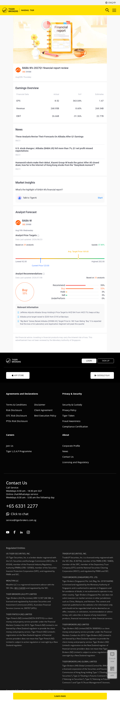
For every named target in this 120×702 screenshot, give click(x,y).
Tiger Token (68, 415)
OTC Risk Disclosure (16, 415)
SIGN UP (105, 360)
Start (100, 198)
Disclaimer (39, 404)
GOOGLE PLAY (103, 375)
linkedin (21, 532)
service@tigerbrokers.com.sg (21, 520)
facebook (14, 532)
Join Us (9, 445)
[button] (60, 70)
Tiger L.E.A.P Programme (19, 451)
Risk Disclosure (14, 410)
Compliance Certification (75, 426)
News (65, 451)
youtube (7, 532)
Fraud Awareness (71, 421)
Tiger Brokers (20, 10)
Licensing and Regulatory (75, 462)
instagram (28, 532)
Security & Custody (72, 404)
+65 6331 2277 (22, 506)
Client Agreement (43, 410)
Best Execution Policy (45, 415)
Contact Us (68, 456)
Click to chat (19, 514)
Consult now (112, 660)
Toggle (114, 10)
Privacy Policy (69, 410)
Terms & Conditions (16, 404)
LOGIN (89, 360)
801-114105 (20, 588)
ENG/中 (112, 2)
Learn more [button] (60, 696)
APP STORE (19, 375)
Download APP (112, 674)
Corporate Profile (71, 445)
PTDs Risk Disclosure (17, 421)
